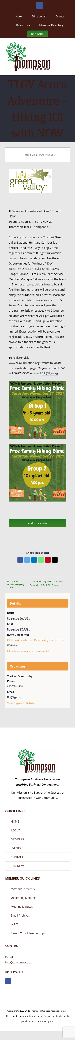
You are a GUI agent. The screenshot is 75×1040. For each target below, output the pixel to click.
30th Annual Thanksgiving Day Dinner (15, 584)
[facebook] (8, 981)
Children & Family (17, 640)
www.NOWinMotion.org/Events (29, 363)
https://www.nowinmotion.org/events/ (28, 651)
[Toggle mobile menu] (68, 47)
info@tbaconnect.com (19, 962)
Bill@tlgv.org (50, 373)
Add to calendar (37, 523)
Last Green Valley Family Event (46, 640)
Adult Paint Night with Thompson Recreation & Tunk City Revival (46, 583)
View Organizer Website (21, 703)
